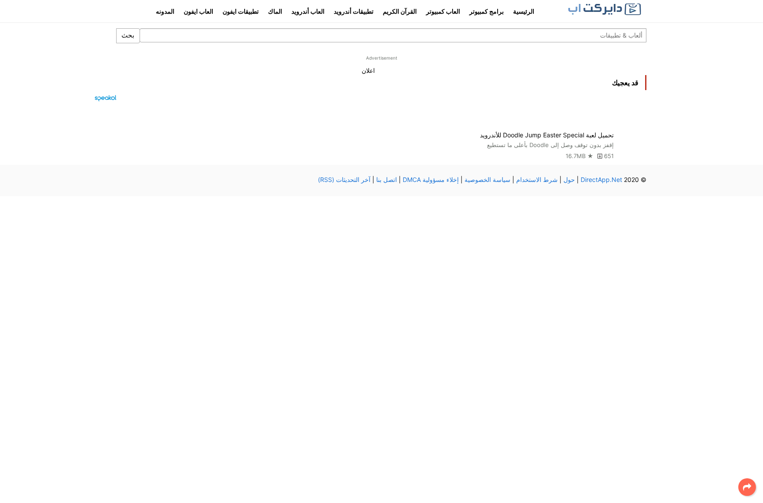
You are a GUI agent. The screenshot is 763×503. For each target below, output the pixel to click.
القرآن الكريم (400, 11)
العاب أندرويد (308, 11)
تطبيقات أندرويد (354, 11)
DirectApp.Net (601, 179)
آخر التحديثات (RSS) (344, 179)
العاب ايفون (198, 11)
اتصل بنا (386, 179)
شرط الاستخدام (537, 179)
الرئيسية (523, 11)
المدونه (165, 11)
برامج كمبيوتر (486, 11)
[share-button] (747, 487)
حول (569, 179)
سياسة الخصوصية (487, 179)
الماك (275, 11)
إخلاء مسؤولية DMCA (431, 179)
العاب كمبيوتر (443, 11)
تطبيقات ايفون (241, 11)
